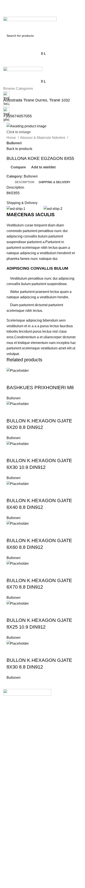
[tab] (24, 182)
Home (12, 137)
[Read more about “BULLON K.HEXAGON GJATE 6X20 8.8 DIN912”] (12, 412)
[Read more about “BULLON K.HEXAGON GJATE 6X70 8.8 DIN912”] (12, 571)
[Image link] (27, 692)
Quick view (23, 378)
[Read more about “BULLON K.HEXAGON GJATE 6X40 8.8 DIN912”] (12, 491)
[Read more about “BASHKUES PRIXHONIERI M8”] (12, 378)
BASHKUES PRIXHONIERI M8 (40, 387)
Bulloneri (14, 143)
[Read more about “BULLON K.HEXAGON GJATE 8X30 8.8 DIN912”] (12, 651)
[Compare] (35, 378)
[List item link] (42, 723)
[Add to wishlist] (47, 378)
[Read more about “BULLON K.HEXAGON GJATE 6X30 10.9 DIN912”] (12, 451)
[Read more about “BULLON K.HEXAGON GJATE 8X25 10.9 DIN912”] (12, 611)
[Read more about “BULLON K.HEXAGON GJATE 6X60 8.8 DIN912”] (12, 531)
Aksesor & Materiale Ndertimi (43, 137)
